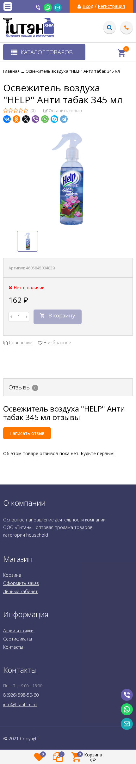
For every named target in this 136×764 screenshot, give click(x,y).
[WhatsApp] (45, 119)
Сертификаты (17, 639)
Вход (88, 6)
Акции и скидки (18, 631)
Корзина (12, 575)
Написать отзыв (27, 433)
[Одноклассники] (16, 119)
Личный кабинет (20, 591)
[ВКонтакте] (7, 119)
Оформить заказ (21, 583)
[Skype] (54, 119)
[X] (26, 119)
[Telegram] (64, 119)
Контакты (13, 647)
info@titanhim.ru (20, 704)
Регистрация (111, 6)
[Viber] (35, 119)
